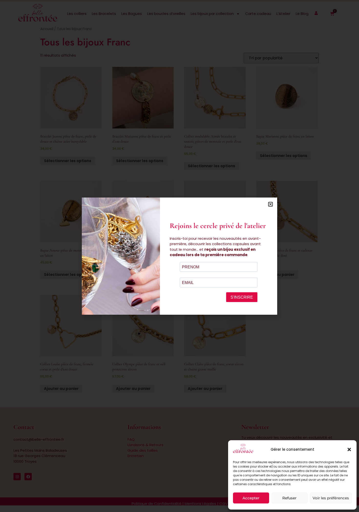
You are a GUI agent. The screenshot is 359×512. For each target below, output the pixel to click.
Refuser (289, 498)
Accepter (251, 498)
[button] (349, 449)
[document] (179, 256)
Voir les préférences (331, 498)
